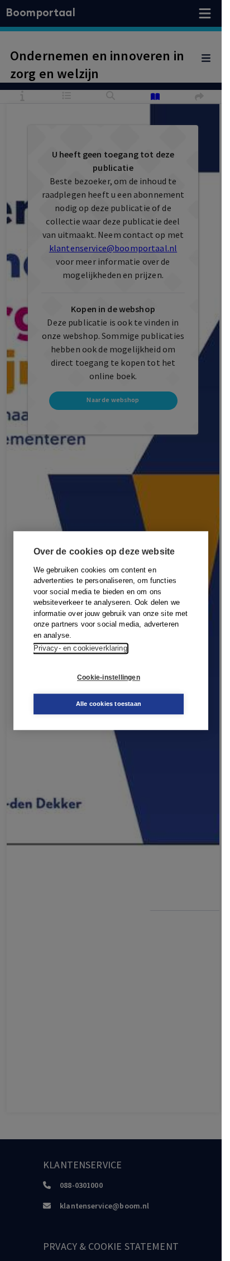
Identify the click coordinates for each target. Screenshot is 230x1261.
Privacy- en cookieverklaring (80, 648)
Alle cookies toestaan (108, 703)
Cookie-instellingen (108, 677)
